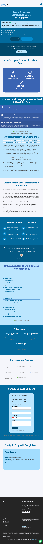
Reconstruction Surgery (16, 273)
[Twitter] (29, 512)
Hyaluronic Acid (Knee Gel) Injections (13, 287)
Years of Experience (13, 78)
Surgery (18, 289)
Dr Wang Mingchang (7, 522)
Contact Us (5, 527)
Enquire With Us (14, 38)
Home (4, 518)
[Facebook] (23, 512)
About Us (5, 519)
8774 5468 (40, 0)
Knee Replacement (9, 294)
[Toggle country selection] (13, 417)
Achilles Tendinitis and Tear (11, 276)
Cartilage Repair (8, 278)
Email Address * (15, 411)
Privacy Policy (19, 540)
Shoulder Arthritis (9, 305)
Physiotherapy (8, 296)
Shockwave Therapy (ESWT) (11, 302)
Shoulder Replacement (10, 309)
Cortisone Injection (9, 280)
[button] (40, 541)
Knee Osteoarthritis (9, 291)
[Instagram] (25, 512)
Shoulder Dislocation (9, 307)
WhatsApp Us (22, 51)
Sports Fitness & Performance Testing (13, 316)
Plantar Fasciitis (8, 298)
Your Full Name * (15, 406)
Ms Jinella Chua (6, 525)
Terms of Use (24, 540)
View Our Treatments (26, 38)
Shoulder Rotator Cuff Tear (11, 311)
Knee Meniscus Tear (9, 289)
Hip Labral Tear (8, 282)
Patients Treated (30, 78)
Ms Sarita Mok (6, 524)
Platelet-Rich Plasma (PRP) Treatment (13, 300)
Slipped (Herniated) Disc (10, 314)
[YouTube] (27, 512)
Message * (14, 420)
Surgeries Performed (21, 88)
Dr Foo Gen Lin (6, 521)
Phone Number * (15, 415)
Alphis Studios (34, 539)
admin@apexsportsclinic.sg (6, 0)
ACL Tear (7, 273)
